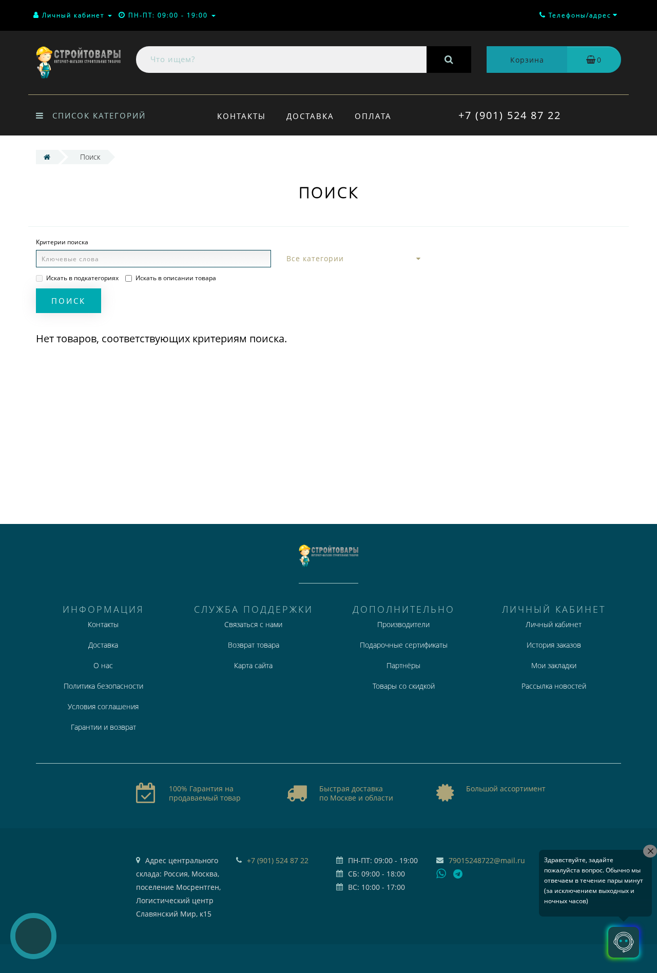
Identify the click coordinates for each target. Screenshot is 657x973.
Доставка (310, 116)
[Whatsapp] (441, 872)
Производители (403, 624)
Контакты (241, 116)
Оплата (373, 116)
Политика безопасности (103, 686)
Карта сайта (253, 665)
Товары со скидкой (404, 686)
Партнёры (403, 665)
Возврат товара (253, 645)
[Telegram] (458, 874)
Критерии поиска (62, 242)
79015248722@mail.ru (487, 860)
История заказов (554, 645)
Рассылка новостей (553, 686)
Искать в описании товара (176, 278)
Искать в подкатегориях (82, 278)
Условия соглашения (103, 706)
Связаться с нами (253, 624)
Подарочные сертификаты (404, 645)
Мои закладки (553, 665)
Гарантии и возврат (103, 727)
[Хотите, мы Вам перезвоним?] (33, 936)
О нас (103, 665)
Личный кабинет (554, 624)
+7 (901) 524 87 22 (509, 115)
